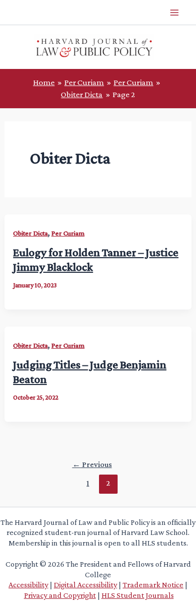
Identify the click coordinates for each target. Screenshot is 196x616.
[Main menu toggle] (174, 12)
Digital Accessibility (85, 584)
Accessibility (28, 584)
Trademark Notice (153, 584)
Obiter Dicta (30, 233)
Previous (92, 464)
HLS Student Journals (138, 595)
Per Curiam (67, 233)
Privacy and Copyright (60, 595)
